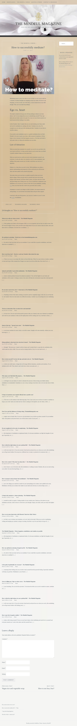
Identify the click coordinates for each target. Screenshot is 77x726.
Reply (16, 220)
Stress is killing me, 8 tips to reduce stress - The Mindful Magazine (18, 581)
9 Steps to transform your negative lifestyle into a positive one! (17, 394)
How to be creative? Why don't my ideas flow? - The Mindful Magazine (20, 462)
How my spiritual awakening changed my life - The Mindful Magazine (20, 548)
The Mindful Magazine (38, 24)
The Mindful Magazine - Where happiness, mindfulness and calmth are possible (22, 531)
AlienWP (49, 723)
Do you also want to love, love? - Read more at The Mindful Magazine (20, 289)
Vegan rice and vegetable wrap (13, 687)
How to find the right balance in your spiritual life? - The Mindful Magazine (21, 445)
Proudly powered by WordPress (32, 723)
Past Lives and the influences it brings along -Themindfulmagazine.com (20, 411)
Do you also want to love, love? (8, 704)
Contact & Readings (50, 2)
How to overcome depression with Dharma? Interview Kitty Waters (19, 514)
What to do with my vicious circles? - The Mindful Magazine (17, 218)
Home (3, 2)
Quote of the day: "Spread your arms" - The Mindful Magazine (18, 325)
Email (4, 668)
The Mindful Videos (23, 2)
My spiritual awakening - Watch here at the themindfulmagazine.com (19, 237)
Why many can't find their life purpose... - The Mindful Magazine (18, 376)
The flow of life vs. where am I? (8, 714)
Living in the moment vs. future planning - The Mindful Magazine (18, 495)
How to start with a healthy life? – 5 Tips (10, 708)
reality (13, 197)
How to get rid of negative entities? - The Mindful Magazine (17, 615)
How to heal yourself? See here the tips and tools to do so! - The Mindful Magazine (23, 359)
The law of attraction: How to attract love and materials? (16, 308)
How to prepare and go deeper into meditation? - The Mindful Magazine (20, 478)
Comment (5, 639)
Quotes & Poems (36, 2)
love (11, 185)
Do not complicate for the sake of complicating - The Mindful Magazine (20, 428)
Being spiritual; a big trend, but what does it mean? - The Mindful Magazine (21, 342)
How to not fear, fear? (46, 687)
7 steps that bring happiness (7, 711)
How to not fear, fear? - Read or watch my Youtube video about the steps (20, 254)
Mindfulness (11, 2)
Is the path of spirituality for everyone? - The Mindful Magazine (18, 564)
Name (4, 662)
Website (4, 674)
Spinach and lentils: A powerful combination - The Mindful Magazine (19, 271)
